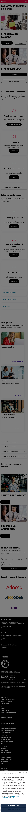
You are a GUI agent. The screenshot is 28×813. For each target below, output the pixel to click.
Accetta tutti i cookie (13, 805)
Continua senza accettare (22, 772)
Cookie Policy (15, 796)
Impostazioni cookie (6, 801)
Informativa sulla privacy (9, 798)
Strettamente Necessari (13, 809)
